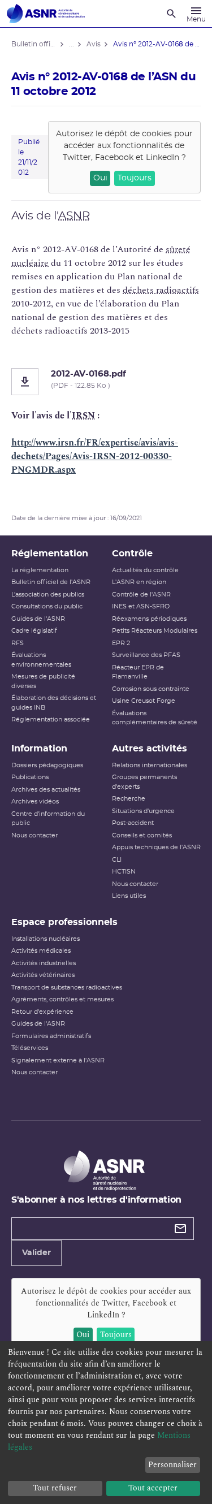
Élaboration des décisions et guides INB (53, 703)
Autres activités (149, 748)
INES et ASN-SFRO (141, 606)
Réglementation (49, 553)
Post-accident (133, 823)
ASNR (74, 216)
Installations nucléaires (45, 939)
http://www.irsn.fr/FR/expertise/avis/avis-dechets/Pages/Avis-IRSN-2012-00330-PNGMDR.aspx (94, 456)
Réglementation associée (50, 719)
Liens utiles (129, 896)
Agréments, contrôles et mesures (62, 999)
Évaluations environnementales (41, 660)
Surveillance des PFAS (146, 655)
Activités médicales (41, 951)
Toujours (135, 178)
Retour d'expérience (42, 1012)
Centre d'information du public (48, 819)
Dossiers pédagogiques (47, 765)
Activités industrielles (43, 963)
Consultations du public (47, 606)
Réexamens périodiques (149, 619)
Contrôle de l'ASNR (141, 594)
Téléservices (29, 1048)
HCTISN (124, 871)
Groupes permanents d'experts (144, 782)
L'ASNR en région (139, 582)
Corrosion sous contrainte (150, 689)
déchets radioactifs (161, 290)
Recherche (128, 799)
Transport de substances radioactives (66, 987)
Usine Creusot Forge (143, 701)
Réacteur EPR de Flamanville (138, 672)
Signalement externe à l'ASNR (58, 1060)
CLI (117, 860)
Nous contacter (34, 835)
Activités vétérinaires (43, 975)
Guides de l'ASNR (38, 619)
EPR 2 (121, 643)
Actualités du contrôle (145, 570)
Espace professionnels (64, 922)
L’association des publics (47, 594)
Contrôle (132, 553)
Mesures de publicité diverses (43, 681)
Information (39, 748)
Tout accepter (153, 1488)
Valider (36, 1253)
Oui (100, 178)
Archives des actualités (45, 789)
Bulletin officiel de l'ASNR (50, 582)
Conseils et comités (142, 835)
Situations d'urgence (143, 811)
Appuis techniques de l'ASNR (156, 847)
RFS (17, 643)
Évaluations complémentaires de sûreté (154, 718)
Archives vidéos (35, 801)
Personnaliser (172, 1465)
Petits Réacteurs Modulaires (154, 631)
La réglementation (39, 570)
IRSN (83, 415)
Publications (30, 777)
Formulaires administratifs (51, 1036)
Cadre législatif (34, 631)
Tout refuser (55, 1488)
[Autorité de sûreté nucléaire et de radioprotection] (46, 13)
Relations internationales (149, 765)
